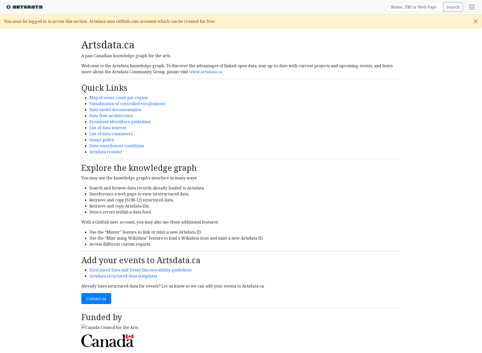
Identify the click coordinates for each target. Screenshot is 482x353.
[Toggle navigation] (472, 7)
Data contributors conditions (116, 146)
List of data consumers (111, 133)
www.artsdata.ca (205, 72)
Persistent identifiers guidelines (120, 121)
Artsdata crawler (105, 152)
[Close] (476, 21)
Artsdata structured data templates (123, 276)
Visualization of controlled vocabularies (127, 103)
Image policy (101, 140)
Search (453, 7)
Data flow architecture (111, 115)
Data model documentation (115, 109)
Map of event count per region (118, 97)
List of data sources (107, 127)
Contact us (96, 298)
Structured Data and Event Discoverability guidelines (140, 270)
